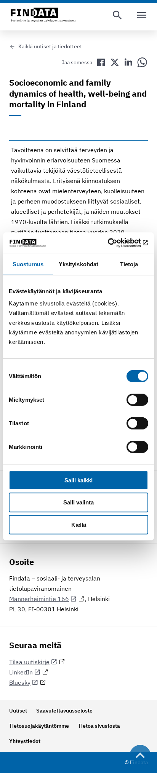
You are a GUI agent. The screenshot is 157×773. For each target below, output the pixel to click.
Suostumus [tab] (28, 264)
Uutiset (18, 710)
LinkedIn (21, 672)
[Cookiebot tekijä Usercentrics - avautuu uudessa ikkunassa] (115, 243)
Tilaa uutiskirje (29, 662)
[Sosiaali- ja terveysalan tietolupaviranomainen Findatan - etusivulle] (43, 15)
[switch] (137, 399)
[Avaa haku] (117, 15)
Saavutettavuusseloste (64, 710)
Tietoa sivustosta (99, 725)
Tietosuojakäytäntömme (39, 725)
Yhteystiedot (24, 741)
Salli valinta (78, 502)
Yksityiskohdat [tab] (78, 264)
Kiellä (78, 525)
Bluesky (19, 682)
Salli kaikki (78, 480)
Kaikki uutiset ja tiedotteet (50, 46)
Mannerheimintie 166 (39, 599)
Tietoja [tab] (129, 264)
